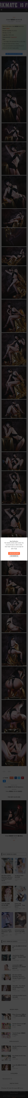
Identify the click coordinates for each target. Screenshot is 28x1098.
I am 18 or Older (14, 553)
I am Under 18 (14, 556)
